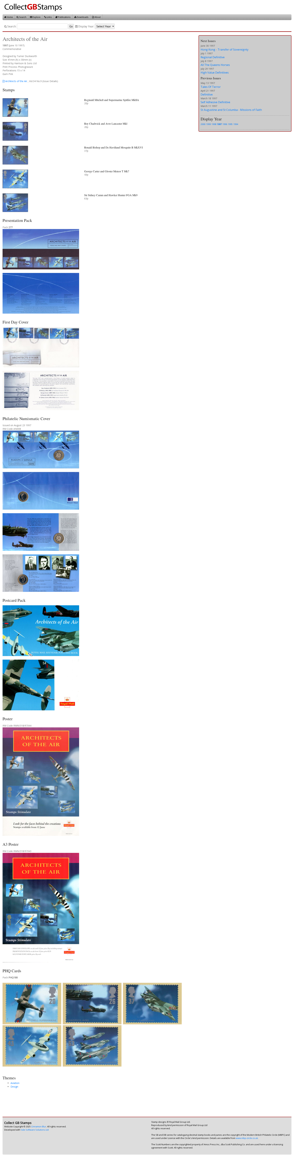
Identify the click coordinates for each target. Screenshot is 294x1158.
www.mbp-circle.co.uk (247, 1138)
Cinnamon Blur (38, 1126)
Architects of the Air (16, 81)
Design (14, 1086)
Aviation (15, 1083)
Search (22, 17)
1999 (208, 124)
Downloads (82, 17)
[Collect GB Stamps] (34, 7)
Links (49, 17)
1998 (213, 124)
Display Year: (86, 26)
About (97, 17)
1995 (230, 124)
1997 (219, 124)
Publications (64, 17)
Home (9, 17)
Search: (11, 26)
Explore (36, 17)
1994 (235, 124)
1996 (224, 124)
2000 (203, 124)
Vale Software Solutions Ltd (35, 1129)
